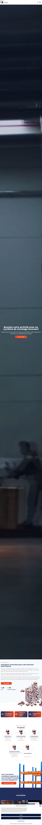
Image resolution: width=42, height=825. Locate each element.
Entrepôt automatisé (14, 751)
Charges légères (34, 736)
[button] (40, 805)
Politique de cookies (13, 823)
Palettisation (8, 736)
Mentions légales (29, 823)
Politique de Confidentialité (21, 823)
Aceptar (21, 815)
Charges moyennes (21, 736)
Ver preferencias (21, 821)
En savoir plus (7, 740)
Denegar (21, 818)
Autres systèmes (28, 753)
